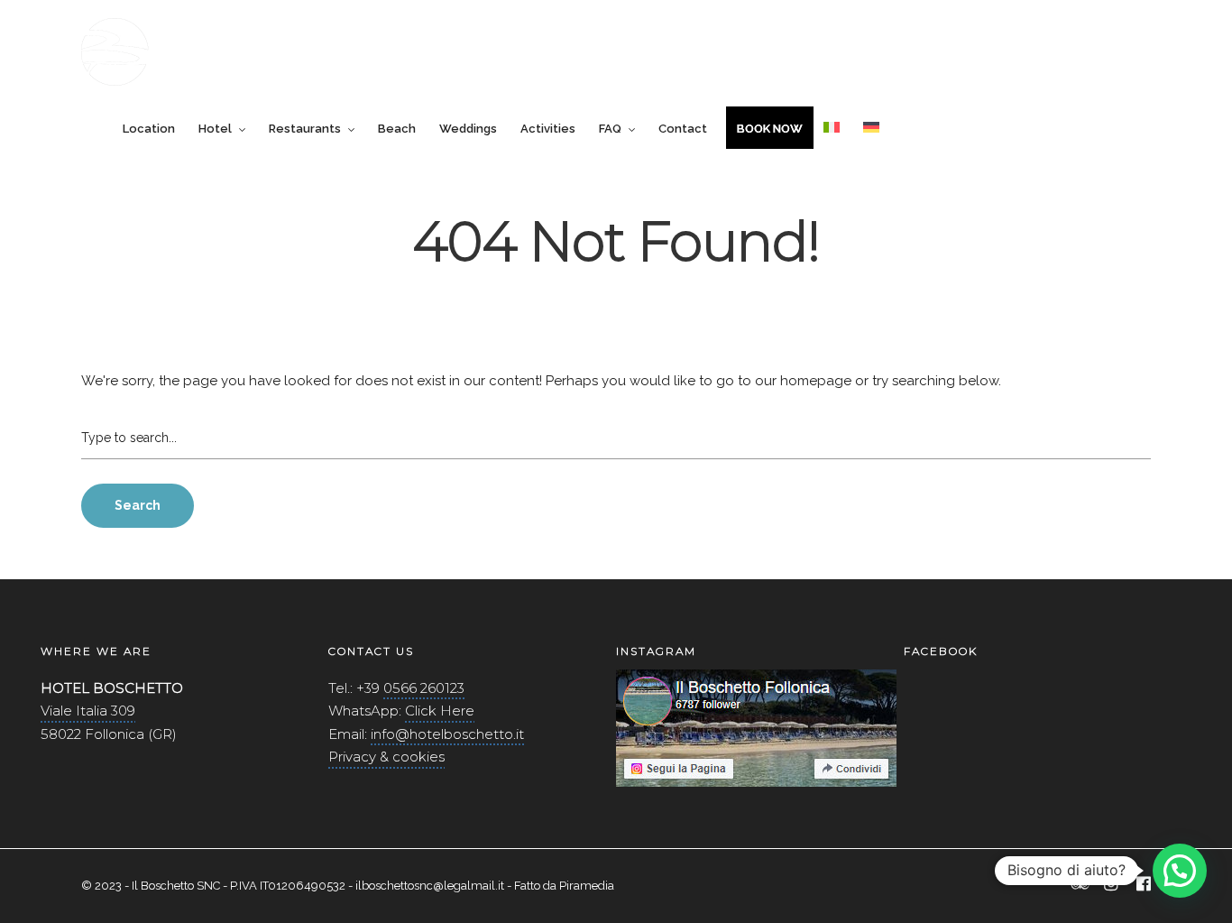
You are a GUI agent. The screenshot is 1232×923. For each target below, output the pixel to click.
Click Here (439, 710)
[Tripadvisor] (1080, 885)
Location (149, 128)
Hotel (215, 128)
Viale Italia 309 (88, 710)
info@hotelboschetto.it (447, 734)
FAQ (610, 128)
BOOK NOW (770, 128)
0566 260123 (423, 688)
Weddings (468, 128)
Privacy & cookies (386, 756)
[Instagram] (1111, 885)
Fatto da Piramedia (564, 885)
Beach (397, 128)
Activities (547, 128)
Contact (682, 128)
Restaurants (305, 128)
